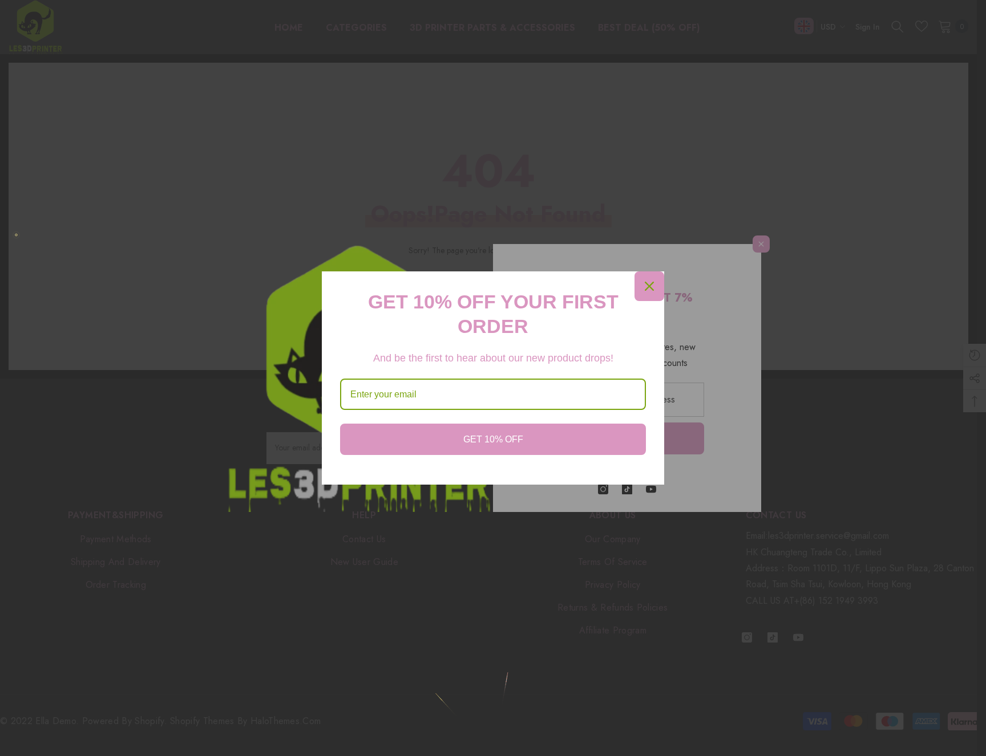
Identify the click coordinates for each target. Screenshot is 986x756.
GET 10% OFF (493, 439)
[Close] (649, 286)
